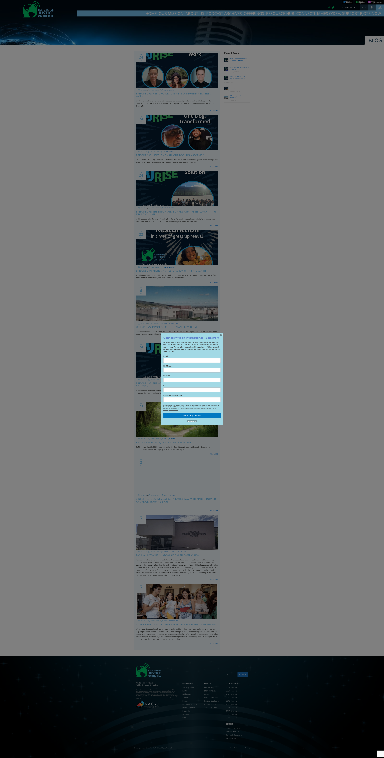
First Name (167, 366)
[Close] (221, 335)
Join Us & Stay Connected (192, 415)
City (164, 385)
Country (166, 376)
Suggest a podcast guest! (173, 395)
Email (165, 356)
